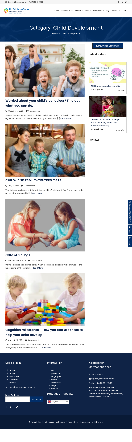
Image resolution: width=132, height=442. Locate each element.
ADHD (12, 373)
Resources (97, 11)
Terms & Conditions (68, 422)
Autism (13, 370)
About (87, 11)
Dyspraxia (14, 376)
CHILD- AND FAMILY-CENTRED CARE (33, 180)
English (54, 401)
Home (57, 11)
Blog (107, 11)
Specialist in (65, 11)
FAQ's (53, 385)
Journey (77, 11)
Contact (114, 11)
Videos (54, 388)
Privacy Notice (86, 422)
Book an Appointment (130, 212)
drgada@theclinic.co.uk (17, 2)
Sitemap (99, 422)
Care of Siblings (17, 255)
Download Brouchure (108, 45)
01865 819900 (37, 2)
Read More (65, 118)
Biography (56, 376)
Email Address (12, 395)
